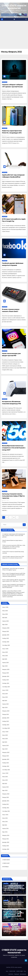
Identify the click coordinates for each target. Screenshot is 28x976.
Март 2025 (5, 666)
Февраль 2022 (5, 793)
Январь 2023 (5, 755)
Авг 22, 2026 (7, 920)
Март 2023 (5, 749)
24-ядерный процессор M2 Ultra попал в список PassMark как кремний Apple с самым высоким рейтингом (13, 575)
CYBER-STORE (12, 971)
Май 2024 (4, 700)
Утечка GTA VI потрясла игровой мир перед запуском (12, 929)
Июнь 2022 (5, 780)
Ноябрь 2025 (5, 638)
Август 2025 (5, 648)
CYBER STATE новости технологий (14, 7)
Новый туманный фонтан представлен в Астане (13, 903)
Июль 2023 (5, 735)
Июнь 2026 (5, 614)
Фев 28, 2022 (6, 89)
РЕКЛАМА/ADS (23, 974)
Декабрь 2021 (5, 800)
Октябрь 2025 (5, 641)
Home (7, 971)
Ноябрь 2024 (5, 679)
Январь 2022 (5, 797)
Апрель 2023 (5, 745)
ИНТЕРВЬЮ (5, 866)
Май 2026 (4, 617)
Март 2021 (5, 832)
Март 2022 (5, 790)
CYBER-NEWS (4, 128)
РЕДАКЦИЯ (16, 974)
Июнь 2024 (5, 697)
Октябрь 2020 (5, 849)
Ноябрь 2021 (5, 804)
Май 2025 (4, 659)
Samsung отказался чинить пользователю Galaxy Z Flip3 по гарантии (13, 496)
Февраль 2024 (5, 711)
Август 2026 (5, 607)
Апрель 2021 (5, 828)
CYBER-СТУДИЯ (19, 971)
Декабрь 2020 (5, 842)
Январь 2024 (5, 714)
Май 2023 (4, 742)
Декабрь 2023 (5, 717)
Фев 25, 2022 (6, 406)
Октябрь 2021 (5, 807)
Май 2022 (4, 783)
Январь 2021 (5, 838)
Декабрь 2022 (5, 759)
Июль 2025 (5, 652)
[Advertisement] (14, 35)
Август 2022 (5, 773)
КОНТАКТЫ (11, 974)
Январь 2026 (5, 631)
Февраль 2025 (5, 669)
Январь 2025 (5, 672)
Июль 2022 (5, 776)
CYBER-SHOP (6, 863)
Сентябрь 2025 (6, 645)
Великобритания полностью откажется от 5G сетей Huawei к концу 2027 (13, 448)
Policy (25, 971)
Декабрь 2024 (5, 676)
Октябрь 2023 (5, 724)
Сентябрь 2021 (6, 811)
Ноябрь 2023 (5, 721)
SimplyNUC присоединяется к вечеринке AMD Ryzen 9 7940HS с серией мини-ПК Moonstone (13, 586)
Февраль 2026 (5, 628)
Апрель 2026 (5, 621)
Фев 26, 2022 (6, 313)
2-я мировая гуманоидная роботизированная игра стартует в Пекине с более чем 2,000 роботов (13, 536)
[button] (26, 19)
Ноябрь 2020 (5, 845)
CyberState (8, 967)
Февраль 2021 (5, 835)
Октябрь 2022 (5, 766)
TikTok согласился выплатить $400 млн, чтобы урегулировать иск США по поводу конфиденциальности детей (13, 547)
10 (13, 517)
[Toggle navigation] (14, 19)
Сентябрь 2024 (6, 686)
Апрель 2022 (5, 787)
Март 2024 (5, 707)
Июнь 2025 (5, 655)
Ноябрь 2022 (5, 762)
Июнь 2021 (5, 821)
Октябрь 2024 (5, 683)
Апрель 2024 (5, 704)
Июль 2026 (5, 610)
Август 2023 (5, 731)
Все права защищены (17, 967)
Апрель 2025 (5, 662)
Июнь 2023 (5, 738)
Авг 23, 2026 (7, 892)
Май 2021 (4, 825)
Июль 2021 (5, 818)
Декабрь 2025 (5, 634)
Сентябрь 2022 (6, 769)
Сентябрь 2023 (6, 728)
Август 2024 (5, 690)
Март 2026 (5, 624)
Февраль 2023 (5, 752)
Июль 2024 (5, 693)
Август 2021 (5, 814)
